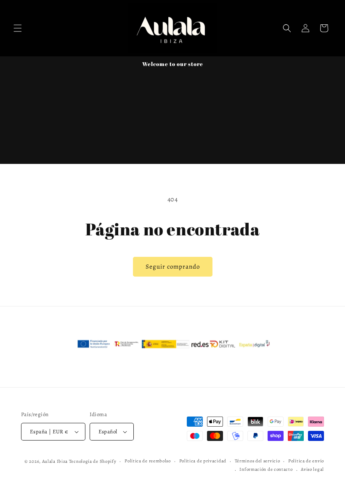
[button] (17, 28)
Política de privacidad (202, 461)
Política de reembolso (148, 461)
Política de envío (306, 461)
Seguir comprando (173, 266)
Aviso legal (312, 469)
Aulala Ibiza (55, 461)
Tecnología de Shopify (93, 461)
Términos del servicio (257, 461)
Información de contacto (265, 469)
